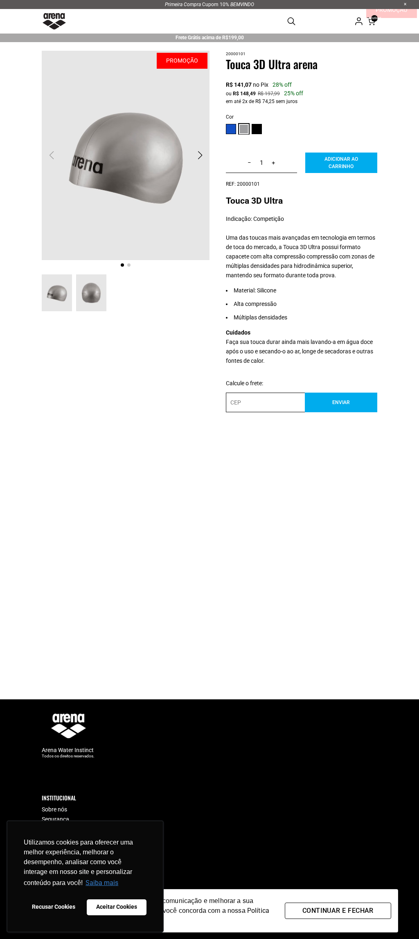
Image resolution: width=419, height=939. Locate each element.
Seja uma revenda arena (72, 848)
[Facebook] (46, 773)
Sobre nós (54, 809)
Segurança (55, 819)
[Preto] (257, 130)
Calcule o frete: (244, 383)
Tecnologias (57, 839)
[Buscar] (291, 21)
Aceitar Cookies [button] (116, 906)
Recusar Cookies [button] (53, 906)
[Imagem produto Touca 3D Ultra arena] (126, 155)
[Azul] (231, 130)
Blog (47, 829)
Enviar (341, 402)
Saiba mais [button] (102, 883)
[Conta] (359, 21)
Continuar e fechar (338, 910)
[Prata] (244, 129)
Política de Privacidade (70, 887)
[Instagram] (62, 773)
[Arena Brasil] (54, 21)
